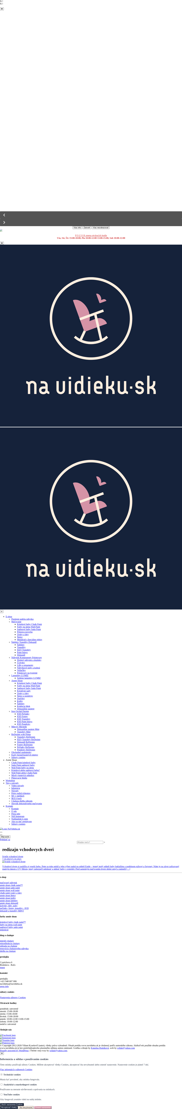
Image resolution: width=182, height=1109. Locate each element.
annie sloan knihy (8, 898)
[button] (91, 215)
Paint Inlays (22, 652)
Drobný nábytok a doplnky (29, 660)
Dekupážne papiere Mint (28, 729)
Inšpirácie (15, 788)
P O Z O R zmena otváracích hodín (91, 235)
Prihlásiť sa (5, 839)
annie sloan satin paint (10, 888)
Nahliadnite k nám (19, 819)
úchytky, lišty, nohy (8, 906)
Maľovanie (16, 621)
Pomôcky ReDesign (26, 750)
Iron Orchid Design (20, 711)
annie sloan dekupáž (9, 903)
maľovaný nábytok (8, 882)
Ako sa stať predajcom (21, 821)
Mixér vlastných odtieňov (22, 775)
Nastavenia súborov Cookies (13, 997)
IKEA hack (16, 798)
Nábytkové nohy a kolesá (28, 668)
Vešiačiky (21, 670)
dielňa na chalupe (8, 951)
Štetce (19, 637)
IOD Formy (22, 716)
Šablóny (20, 645)
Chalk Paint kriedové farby (23, 762)
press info (4, 986)
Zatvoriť (87, 228)
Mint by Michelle (19, 726)
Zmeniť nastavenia (42, 1107)
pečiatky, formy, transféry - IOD (14, 908)
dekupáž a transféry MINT (12, 911)
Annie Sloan (17, 680)
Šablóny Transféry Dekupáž (24, 642)
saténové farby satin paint (11, 927)
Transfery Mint (23, 732)
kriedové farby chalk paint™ (13, 922)
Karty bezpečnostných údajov (24, 755)
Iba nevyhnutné (26, 1107)
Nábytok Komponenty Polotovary (26, 657)
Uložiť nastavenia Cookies (12, 1104)
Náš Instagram (17, 816)
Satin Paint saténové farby (23, 765)
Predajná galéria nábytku (22, 619)
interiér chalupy (7, 941)
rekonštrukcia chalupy (10, 943)
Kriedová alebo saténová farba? (25, 770)
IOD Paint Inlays (24, 721)
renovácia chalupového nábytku (14, 948)
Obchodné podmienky (21, 752)
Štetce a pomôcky (25, 696)
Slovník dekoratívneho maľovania (26, 803)
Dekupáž (21, 655)
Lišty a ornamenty (25, 665)
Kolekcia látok (23, 706)
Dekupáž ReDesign (26, 742)
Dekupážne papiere (25, 709)
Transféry (21, 647)
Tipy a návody (12, 783)
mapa (2, 967)
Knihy (20, 701)
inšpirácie (4, 930)
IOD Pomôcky (23, 724)
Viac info (77, 228)
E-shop (9, 616)
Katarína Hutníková (100, 1048)
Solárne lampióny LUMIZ (29, 678)
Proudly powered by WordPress (14, 1050)
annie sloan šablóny (9, 900)
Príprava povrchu (25, 632)
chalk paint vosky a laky (11, 893)
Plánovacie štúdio (19, 778)
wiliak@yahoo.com (126, 1048)
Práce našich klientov (20, 793)
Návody (15, 791)
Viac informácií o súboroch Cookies (16, 1069)
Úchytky (21, 662)
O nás (14, 811)
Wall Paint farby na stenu (22, 767)
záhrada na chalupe (8, 946)
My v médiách (17, 796)
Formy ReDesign (25, 744)
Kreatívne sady (24, 691)
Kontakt (9, 806)
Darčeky (21, 698)
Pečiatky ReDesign (25, 747)
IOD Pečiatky (23, 714)
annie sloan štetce (8, 895)
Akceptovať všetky (9, 1107)
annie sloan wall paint (9, 890)
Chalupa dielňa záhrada (21, 801)
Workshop (10, 780)
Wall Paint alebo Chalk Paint (24, 773)
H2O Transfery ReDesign (28, 739)
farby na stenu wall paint (11, 924)
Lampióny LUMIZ (19, 675)
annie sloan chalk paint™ (11, 885)
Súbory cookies (18, 757)
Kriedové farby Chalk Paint (29, 624)
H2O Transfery (24, 650)
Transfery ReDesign (26, 737)
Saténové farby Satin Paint (29, 629)
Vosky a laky (23, 634)
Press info (15, 814)
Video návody (17, 785)
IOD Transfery (23, 719)
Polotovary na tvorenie (27, 673)
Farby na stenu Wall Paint (28, 627)
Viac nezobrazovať (100, 228)
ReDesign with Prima (21, 734)
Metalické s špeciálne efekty (29, 639)
